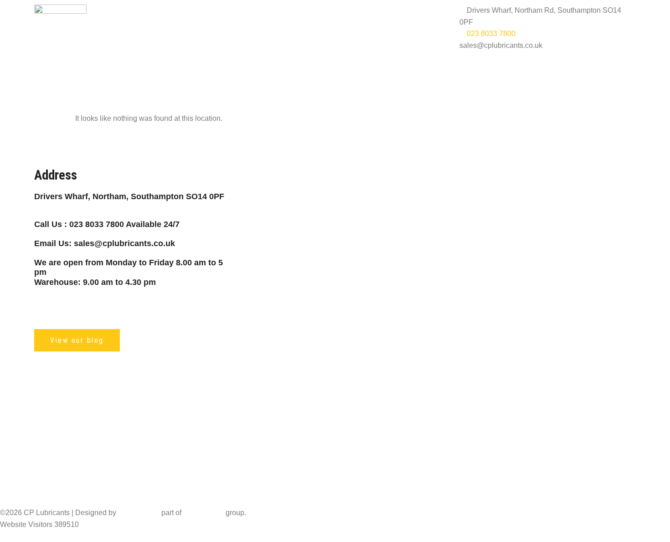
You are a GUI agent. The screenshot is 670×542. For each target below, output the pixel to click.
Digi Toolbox (203, 512)
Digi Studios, (139, 512)
